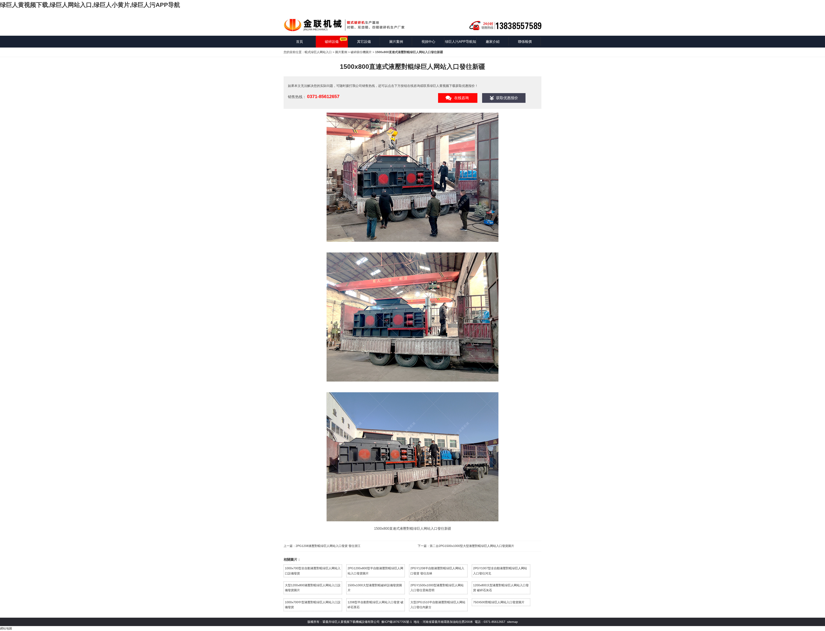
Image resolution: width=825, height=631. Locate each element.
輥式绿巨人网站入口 (318, 52)
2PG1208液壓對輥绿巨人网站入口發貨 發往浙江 (328, 546)
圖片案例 (396, 41)
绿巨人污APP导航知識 (460, 44)
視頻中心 (428, 41)
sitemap (512, 621)
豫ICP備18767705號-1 (396, 621)
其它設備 (364, 41)
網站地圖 (6, 628)
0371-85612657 (323, 96)
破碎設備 (332, 41)
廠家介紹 (493, 41)
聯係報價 (525, 41)
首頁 (299, 41)
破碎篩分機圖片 (361, 52)
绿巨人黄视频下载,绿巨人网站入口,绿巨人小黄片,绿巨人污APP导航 (90, 5)
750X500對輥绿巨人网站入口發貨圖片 (498, 602)
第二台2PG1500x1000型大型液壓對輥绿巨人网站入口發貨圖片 (472, 546)
